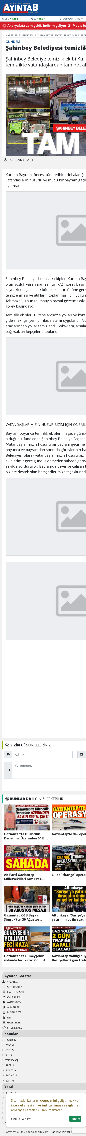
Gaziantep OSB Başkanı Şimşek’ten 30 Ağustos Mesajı (23, 917)
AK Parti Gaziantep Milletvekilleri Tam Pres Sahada (22, 877)
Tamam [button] (75, 1119)
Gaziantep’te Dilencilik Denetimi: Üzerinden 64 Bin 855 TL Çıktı (26, 836)
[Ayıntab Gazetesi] (20, 8)
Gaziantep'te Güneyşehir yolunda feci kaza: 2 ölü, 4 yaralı (24, 958)
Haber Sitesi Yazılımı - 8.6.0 (65, 1132)
